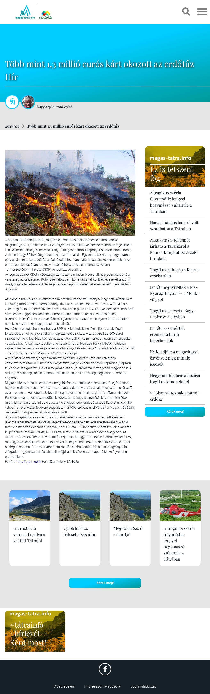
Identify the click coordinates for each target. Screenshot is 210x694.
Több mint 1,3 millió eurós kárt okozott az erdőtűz (73, 126)
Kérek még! (175, 411)
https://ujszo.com (28, 462)
